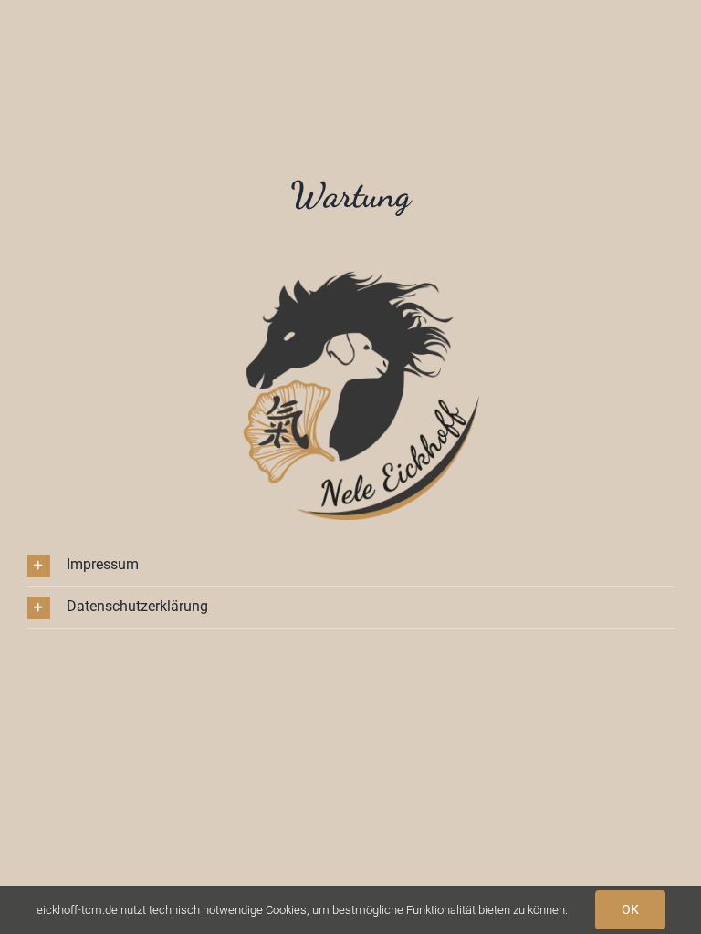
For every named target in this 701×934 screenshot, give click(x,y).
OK (630, 909)
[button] (350, 565)
